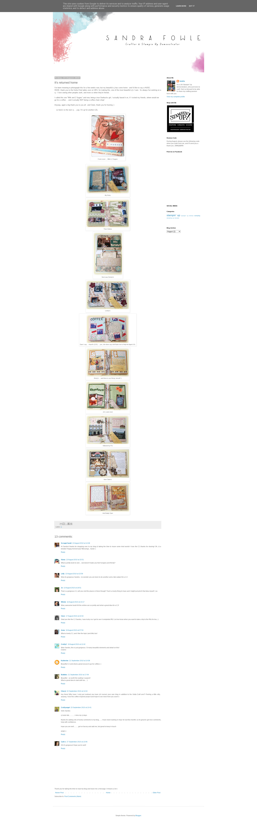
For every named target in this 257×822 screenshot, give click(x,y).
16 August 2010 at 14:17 (75, 602)
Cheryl (63, 691)
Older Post (156, 793)
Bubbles (64, 675)
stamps (177, 218)
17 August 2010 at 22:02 (75, 616)
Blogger (138, 816)
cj (61, 527)
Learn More (181, 6)
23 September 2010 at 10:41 (81, 707)
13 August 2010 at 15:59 (74, 574)
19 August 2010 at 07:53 (74, 630)
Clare (63, 616)
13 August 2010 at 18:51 (72, 588)
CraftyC (64, 644)
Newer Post (59, 793)
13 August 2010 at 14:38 (81, 543)
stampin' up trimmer (187, 215)
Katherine (64, 661)
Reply (63, 552)
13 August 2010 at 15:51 (75, 560)
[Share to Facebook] (68, 523)
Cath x (63, 742)
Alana (63, 560)
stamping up (170, 218)
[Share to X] (66, 523)
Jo (62, 588)
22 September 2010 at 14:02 (77, 691)
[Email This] (61, 523)
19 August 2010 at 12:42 (76, 644)
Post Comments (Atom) (72, 796)
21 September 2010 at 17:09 (78, 675)
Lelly (63, 574)
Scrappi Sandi (66, 543)
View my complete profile (176, 97)
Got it (192, 6)
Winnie (63, 602)
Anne (63, 630)
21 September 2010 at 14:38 (79, 661)
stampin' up (173, 215)
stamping (197, 215)
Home (108, 793)
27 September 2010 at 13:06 (77, 742)
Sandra (182, 81)
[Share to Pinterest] (71, 523)
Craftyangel (65, 707)
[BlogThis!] (63, 523)
